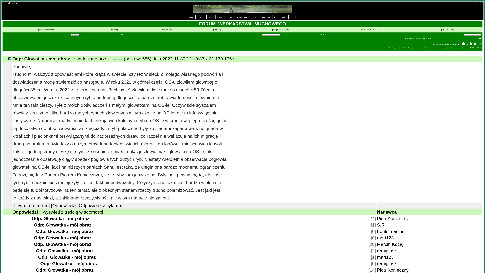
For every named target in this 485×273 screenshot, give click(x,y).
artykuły (201, 17)
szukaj (293, 17)
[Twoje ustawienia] (280, 30)
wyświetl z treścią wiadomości (73, 212)
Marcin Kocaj (117, 60)
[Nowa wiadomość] (46, 30)
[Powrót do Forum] (31, 205)
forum (211, 17)
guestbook (265, 17)
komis (220, 17)
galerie (230, 17)
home (191, 17)
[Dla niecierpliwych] (368, 30)
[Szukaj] (217, 30)
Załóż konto (469, 43)
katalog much (243, 17)
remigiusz (386, 250)
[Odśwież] (113, 30)
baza (255, 17)
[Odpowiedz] (167, 30)
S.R (381, 225)
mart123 (385, 237)
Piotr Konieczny (393, 218)
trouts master (390, 231)
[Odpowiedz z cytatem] (101, 205)
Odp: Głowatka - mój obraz (60, 218)
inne (276, 17)
